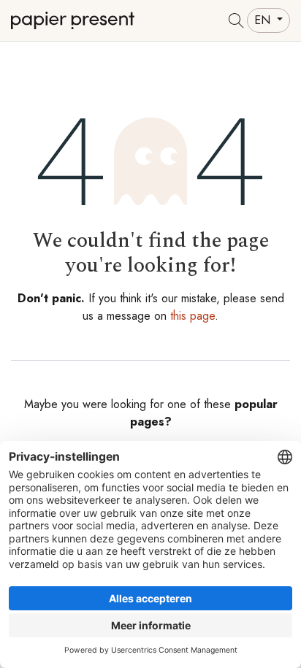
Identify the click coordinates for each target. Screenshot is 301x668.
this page (192, 315)
